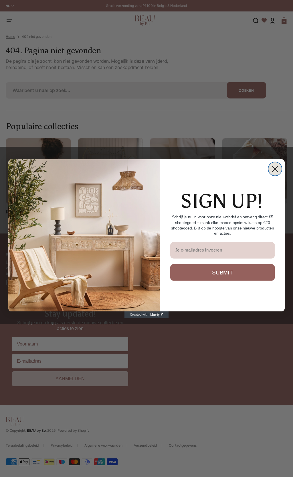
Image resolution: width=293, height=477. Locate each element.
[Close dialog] (275, 169)
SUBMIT (222, 272)
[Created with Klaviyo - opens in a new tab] (146, 314)
